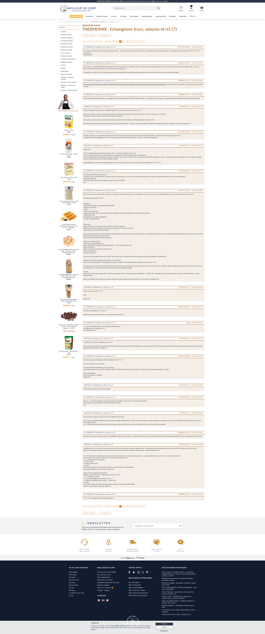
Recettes (192, 16)
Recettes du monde (66, 50)
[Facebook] (130, 572)
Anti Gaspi (72, 574)
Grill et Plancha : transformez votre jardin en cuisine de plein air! (178, 593)
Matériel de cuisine (83, 22)
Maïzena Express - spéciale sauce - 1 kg (69, 352)
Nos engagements (103, 577)
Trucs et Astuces (65, 53)
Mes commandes (135, 585)
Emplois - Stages (103, 590)
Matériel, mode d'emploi (68, 59)
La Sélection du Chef (76, 593)
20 (106, 41)
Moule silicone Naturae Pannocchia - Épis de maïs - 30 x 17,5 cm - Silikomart (69, 226)
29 (138, 41)
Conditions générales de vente (108, 582)
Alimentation (64, 71)
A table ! (63, 65)
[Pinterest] (147, 572)
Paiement (100, 580)
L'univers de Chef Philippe (106, 572)
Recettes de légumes (67, 38)
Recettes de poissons (67, 41)
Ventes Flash (73, 585)
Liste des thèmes (105, 35)
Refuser (164, 627)
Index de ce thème (89, 35)
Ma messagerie (134, 582)
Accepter (164, 624)
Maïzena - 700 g (68, 130)
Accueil (61, 22)
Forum (71, 595)
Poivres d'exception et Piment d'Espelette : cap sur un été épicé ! (179, 588)
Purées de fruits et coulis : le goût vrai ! (176, 614)
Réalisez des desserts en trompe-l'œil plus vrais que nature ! (177, 579)
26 (127, 41)
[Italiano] (107, 600)
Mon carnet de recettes (137, 590)
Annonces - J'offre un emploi (69, 90)
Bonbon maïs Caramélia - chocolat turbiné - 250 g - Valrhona (69, 325)
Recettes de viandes (66, 44)
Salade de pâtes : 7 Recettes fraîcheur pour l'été (178, 606)
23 (117, 41)
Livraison (109, 580)
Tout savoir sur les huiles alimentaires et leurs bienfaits (178, 611)
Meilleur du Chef (106, 568)
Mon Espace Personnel (141, 578)
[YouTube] (134, 572)
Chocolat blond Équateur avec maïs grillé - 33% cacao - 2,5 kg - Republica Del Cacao (69, 276)
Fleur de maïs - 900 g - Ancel (69, 177)
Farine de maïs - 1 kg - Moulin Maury (68, 154)
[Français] (99, 600)
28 (134, 41)
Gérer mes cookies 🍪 (105, 588)
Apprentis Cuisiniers (66, 74)
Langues (101, 595)
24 (120, 41)
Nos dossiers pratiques (174, 568)
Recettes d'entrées (66, 35)
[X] (143, 572)
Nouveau (72, 582)
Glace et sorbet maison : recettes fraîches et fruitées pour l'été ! (178, 602)
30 (142, 41)
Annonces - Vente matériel (68, 82)
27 (131, 41)
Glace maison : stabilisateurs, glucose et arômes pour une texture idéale (176, 597)
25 (124, 41)
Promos (71, 588)
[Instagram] (139, 572)
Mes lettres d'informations (138, 595)
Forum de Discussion (70, 22)
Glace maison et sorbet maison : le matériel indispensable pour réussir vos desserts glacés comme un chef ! (179, 574)
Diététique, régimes (66, 62)
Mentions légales (103, 585)
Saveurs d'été (74, 580)
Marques (72, 590)
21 (110, 41)
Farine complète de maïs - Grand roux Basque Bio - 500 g (68, 202)
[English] (103, 600)
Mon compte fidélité (136, 587)
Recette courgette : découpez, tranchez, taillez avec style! (179, 584)
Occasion (72, 577)
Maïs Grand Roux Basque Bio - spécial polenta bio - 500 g (69, 300)
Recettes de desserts (67, 47)
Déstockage (73, 572)
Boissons (63, 68)
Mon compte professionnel (138, 593)
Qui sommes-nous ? (104, 574)
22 (113, 41)
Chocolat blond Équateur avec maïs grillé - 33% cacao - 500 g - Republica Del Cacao (69, 251)
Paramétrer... (164, 631)
